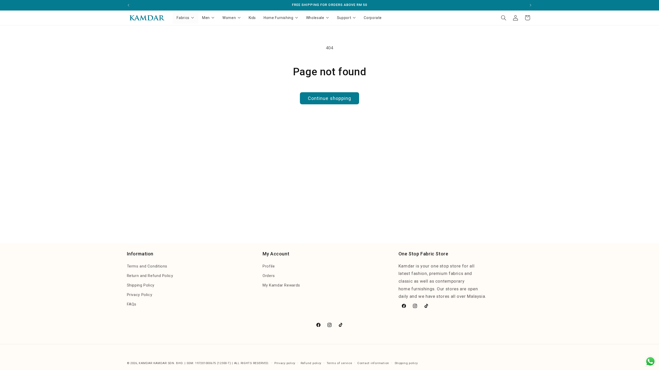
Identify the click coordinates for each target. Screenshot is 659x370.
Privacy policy (284, 363)
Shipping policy (406, 363)
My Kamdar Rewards (281, 285)
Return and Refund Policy (150, 275)
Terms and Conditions (147, 266)
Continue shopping (329, 98)
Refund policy (311, 363)
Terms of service (339, 363)
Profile (269, 266)
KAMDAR (146, 363)
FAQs (132, 304)
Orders (269, 275)
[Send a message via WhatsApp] (650, 361)
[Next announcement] (530, 5)
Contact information (373, 363)
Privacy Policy (139, 294)
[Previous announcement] (128, 5)
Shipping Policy (140, 285)
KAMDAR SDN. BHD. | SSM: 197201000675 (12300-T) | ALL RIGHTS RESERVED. (211, 363)
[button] (503, 18)
